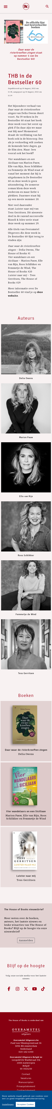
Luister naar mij (26, 875)
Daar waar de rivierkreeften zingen (26, 749)
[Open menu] (5, 6)
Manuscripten (26, 1082)
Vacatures (26, 1078)
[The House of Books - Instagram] (17, 989)
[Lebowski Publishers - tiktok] (43, 989)
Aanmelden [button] (26, 940)
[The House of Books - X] (26, 989)
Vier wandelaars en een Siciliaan (26, 811)
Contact (26, 1074)
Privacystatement (26, 1086)
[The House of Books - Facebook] (9, 989)
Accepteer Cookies (25, 1104)
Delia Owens (26, 378)
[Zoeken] (47, 6)
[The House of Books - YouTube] (34, 989)
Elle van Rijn (26, 496)
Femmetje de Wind (26, 614)
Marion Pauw (26, 437)
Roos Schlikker (26, 555)
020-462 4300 (26, 1052)
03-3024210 (26, 1069)
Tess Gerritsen (26, 673)
